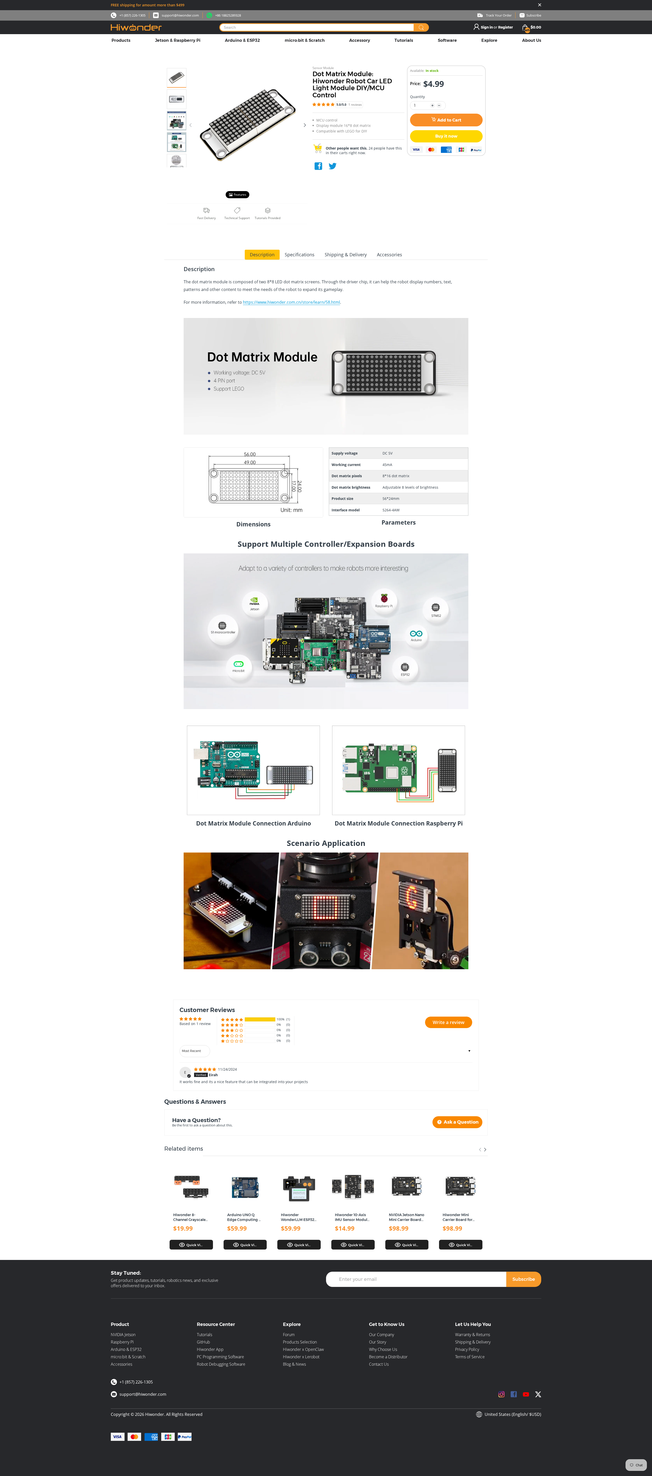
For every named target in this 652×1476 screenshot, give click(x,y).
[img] (205, 1069)
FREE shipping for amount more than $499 (147, 5)
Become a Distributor (388, 1357)
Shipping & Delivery (473, 1342)
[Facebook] (318, 166)
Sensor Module (323, 68)
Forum (289, 1334)
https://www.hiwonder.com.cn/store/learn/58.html (291, 302)
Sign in (487, 27)
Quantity (417, 97)
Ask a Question (461, 1122)
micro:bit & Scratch (128, 1357)
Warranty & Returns (472, 1334)
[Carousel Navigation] (483, 1149)
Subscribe (523, 1279)
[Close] (540, 5)
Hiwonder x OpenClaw (303, 1349)
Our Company (381, 1334)
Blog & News (294, 1364)
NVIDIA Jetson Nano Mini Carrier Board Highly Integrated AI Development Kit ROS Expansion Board (406, 1217)
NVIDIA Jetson (123, 1334)
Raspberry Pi (122, 1342)
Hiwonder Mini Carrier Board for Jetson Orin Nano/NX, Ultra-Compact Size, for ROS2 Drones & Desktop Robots (458, 1217)
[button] (324, 104)
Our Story (377, 1342)
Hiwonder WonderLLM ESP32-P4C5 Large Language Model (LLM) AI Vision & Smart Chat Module (298, 1217)
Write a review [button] (449, 1022)
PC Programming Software (220, 1357)
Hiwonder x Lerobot (301, 1357)
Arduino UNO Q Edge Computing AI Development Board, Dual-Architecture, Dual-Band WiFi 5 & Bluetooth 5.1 (244, 1217)
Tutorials (204, 1334)
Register (505, 27)
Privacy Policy (467, 1349)
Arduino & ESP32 (126, 1349)
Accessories (121, 1364)
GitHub (203, 1342)
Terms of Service (470, 1357)
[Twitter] (332, 166)
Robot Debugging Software (221, 1364)
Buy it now (446, 136)
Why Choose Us (383, 1349)
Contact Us (379, 1364)
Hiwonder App (210, 1349)
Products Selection (300, 1342)
